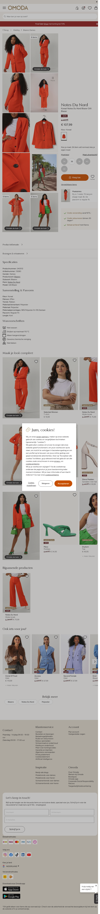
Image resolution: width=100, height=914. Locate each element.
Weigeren (46, 483)
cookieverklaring (32, 464)
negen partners (42, 437)
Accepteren (63, 483)
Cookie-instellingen (31, 484)
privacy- (57, 461)
